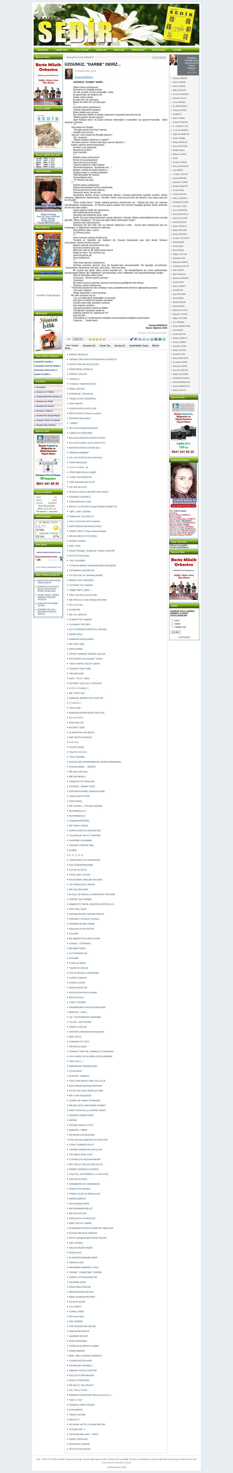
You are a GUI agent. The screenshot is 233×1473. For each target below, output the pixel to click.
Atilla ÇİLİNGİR (179, 90)
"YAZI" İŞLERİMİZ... (78, 561)
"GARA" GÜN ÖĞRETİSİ (80, 477)
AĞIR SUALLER (76, 723)
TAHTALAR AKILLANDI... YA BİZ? (84, 1434)
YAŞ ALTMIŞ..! (75, 708)
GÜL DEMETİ (75, 1307)
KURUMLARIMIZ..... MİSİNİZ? (82, 767)
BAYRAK (73, 1120)
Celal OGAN (178, 282)
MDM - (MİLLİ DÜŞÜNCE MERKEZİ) (85, 1356)
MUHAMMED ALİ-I (77, 816)
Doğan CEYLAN (180, 254)
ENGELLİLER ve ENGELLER (82, 1218)
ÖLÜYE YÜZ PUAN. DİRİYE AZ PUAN (86, 1091)
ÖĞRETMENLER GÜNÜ (80, 502)
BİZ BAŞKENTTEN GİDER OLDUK (84, 938)
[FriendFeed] (139, 340)
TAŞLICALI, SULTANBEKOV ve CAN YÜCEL (89, 1174)
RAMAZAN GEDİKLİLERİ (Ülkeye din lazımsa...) (90, 1395)
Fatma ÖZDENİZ (180, 122)
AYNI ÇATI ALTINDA (78, 1179)
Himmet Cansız (179, 98)
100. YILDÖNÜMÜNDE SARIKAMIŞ (85, 1017)
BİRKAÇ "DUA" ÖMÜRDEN (81, 580)
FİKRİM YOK (180, 627)
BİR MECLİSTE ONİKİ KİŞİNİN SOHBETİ (87, 1105)
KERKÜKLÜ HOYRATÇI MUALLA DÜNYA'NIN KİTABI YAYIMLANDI (48, 589)
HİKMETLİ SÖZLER (78, 374)
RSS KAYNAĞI (159, 50)
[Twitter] (143, 340)
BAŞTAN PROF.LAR (78, 988)
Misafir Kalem (179, 150)
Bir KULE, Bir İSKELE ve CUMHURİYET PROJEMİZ (92, 894)
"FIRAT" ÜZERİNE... (78, 1002)
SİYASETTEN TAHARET (80, 1189)
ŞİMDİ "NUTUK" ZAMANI (80, 1223)
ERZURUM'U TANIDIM (79, 1444)
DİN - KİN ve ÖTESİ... (79, 1390)
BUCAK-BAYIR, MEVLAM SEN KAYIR (85, 880)
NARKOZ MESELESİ (78, 354)
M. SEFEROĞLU (180, 106)
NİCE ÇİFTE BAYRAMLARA (81, 1375)
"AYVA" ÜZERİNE (77, 757)
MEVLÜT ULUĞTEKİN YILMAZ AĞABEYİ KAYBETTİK (93, 507)
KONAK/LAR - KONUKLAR (81, 394)
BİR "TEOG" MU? (77, 693)
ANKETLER (119, 50)
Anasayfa (40, 387)
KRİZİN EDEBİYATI (77, 1199)
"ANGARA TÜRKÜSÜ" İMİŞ (81, 845)
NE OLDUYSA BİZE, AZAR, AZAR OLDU (87, 443)
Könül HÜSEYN (179, 222)
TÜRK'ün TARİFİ (76, 1311)
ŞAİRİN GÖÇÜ (75, 634)
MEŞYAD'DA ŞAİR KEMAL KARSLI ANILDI (49, 581)
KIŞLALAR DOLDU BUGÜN (81, 929)
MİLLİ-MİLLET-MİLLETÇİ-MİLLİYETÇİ (86, 1164)
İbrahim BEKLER (180, 186)
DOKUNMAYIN (75, 1410)
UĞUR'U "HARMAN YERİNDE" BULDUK (87, 654)
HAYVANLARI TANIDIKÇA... (81, 1365)
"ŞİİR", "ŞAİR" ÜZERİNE (80, 511)
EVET (177, 621)
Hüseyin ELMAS (180, 366)
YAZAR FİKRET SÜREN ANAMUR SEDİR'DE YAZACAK (48, 597)
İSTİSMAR (73, 958)
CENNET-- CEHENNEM (79, 943)
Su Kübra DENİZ (180, 362)
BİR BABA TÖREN (77, 948)
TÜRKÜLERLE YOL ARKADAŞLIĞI (84, 860)
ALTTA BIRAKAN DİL (78, 953)
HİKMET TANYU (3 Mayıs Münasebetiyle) (87, 531)
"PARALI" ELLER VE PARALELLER (84, 1194)
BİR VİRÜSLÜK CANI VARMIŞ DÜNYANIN (88, 600)
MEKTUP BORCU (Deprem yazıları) (85, 413)
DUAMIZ (73, 850)
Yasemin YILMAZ (180, 182)
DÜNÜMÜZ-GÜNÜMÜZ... (80, 497)
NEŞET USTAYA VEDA (79, 1380)
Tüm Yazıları (72, 345)
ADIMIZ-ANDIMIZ (77, 1351)
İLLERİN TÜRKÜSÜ (78, 978)
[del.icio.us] (131, 340)
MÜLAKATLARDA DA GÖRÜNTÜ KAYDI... (87, 438)
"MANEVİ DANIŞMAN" (79, 453)
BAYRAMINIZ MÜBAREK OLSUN (84, 1267)
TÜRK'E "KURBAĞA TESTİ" (81, 1145)
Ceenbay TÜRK (180, 206)
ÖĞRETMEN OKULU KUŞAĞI (82, 472)
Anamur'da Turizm (45, 406)
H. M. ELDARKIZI (180, 130)
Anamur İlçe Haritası (46, 425)
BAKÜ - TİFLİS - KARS (79, 678)
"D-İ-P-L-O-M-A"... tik (78, 467)
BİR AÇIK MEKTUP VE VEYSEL (83, 536)
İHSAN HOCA (75, 1253)
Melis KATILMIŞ (180, 230)
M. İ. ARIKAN (178, 322)
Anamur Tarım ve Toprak (48, 420)
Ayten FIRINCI (179, 286)
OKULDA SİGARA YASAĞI (81, 1248)
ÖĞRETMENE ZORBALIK (80, 369)
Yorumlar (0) (89, 345)
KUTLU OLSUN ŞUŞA (79, 556)
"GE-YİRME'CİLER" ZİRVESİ (82, 884)
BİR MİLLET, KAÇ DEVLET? (81, 1385)
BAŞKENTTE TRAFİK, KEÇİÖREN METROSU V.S (91, 904)
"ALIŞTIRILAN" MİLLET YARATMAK (85, 835)
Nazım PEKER (179, 82)
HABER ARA (61, 50)
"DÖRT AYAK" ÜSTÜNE (79, 875)
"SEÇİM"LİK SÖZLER (78, 968)
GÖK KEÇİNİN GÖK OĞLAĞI (82, 1326)
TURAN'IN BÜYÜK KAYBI (80, 1361)
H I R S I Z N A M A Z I (78, 688)
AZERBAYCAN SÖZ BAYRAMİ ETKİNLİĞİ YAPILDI (46, 611)
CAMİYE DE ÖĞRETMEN (80, 433)
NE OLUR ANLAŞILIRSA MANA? (83, 428)
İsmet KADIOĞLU (181, 214)
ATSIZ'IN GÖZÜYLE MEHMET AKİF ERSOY (88, 492)
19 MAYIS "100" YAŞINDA (80, 619)
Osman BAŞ (178, 190)
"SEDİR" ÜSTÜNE (77, 1415)
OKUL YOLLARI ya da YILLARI (83, 595)
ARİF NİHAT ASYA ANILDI (80, 737)
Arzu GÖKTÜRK (180, 146)
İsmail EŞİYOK (179, 334)
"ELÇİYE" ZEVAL (76, 747)
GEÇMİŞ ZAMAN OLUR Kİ (81, 1125)
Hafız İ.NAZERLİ (180, 198)
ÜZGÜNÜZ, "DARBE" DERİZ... (83, 786)
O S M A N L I (75, 703)
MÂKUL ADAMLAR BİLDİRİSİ (82, 1297)
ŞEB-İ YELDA (75, 1037)
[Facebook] (135, 340)
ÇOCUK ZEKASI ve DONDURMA (84, 973)
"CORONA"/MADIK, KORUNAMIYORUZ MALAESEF (92, 565)
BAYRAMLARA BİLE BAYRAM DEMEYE (86, 914)
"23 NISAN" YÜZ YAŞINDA (81, 585)
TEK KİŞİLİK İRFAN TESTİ (81, 1154)
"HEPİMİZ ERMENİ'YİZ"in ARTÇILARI (85, 1150)
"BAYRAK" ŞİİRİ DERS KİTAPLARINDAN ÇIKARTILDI (93, 359)
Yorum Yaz (104, 345)
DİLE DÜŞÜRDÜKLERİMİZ (81, 865)
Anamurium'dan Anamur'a (49, 397)
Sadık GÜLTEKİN (180, 374)
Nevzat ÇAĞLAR (180, 370)
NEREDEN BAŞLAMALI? (80, 418)
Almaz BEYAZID (180, 234)
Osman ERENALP (85, 57)
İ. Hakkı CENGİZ (180, 174)
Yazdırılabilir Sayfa (138, 345)
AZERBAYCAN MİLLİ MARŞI (81, 924)
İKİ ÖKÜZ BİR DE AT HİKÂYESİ (83, 1233)
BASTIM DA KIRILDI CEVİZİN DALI (84, 448)
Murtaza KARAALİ (181, 278)
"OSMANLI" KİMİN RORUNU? (82, 384)
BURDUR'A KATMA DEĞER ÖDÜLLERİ (86, 713)
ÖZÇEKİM (73, 934)
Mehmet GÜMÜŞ (180, 262)
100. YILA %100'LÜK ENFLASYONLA (85, 457)
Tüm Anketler (184, 637)
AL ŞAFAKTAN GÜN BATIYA (81, 732)
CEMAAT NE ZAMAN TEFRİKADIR (84, 1100)
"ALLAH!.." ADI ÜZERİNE (80, 1022)
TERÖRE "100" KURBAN (80, 899)
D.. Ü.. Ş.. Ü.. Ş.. (76, 855)
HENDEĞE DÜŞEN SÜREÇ (81, 1115)
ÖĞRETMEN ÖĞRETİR (80, 1287)
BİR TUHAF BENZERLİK (80, 1096)
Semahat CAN (179, 354)
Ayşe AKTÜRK (179, 294)
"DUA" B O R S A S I (78, 752)
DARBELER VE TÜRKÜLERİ (82, 781)
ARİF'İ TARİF (75, 546)
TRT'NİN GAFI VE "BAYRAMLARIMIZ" (86, 575)
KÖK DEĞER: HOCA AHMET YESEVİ (85, 659)
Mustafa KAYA (179, 258)
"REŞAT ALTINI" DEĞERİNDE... (83, 399)
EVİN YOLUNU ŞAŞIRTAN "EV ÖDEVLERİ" (88, 1140)
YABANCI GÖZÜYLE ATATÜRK (83, 1370)
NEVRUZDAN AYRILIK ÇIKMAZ (83, 992)
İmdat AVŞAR (178, 242)
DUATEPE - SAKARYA (79, 1076)
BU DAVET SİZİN (76, 727)
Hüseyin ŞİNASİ (180, 78)
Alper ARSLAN (179, 274)
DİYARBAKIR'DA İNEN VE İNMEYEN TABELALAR (91, 1228)
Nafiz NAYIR (178, 270)
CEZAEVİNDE (75, 1071)
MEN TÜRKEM (75, 1243)
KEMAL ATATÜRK (77, 389)
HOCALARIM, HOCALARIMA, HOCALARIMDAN (90, 1056)
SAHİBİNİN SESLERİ (78, 1336)
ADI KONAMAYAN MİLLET (81, 1208)
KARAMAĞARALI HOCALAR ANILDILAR (87, 1007)
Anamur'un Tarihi (44, 401)
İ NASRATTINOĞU (181, 378)
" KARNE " (73, 423)
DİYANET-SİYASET (77, 541)
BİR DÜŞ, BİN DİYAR (78, 889)
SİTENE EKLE (138, 50)
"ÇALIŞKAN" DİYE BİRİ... (80, 624)
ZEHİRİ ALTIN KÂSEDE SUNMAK (84, 1346)
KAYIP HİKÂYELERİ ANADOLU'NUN (85, 526)
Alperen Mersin (179, 390)
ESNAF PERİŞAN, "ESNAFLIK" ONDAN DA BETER (92, 551)
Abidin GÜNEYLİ (180, 338)
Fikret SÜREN (179, 86)
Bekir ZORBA (179, 118)
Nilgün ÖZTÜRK (180, 318)
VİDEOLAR (101, 50)
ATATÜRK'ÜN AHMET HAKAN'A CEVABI (87, 791)
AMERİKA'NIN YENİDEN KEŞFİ (83, 1066)
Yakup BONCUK (180, 142)
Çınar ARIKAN (179, 102)
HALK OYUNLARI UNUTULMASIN (84, 521)
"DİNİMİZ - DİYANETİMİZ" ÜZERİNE (85, 1272)
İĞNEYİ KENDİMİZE (78, 1341)
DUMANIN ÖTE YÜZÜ (79, 1042)
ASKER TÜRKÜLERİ (78, 1439)
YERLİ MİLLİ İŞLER (77, 909)
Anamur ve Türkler (45, 392)
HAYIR (177, 624)
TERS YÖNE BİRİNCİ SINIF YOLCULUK (87, 1081)
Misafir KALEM (179, 302)
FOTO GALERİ (82, 50)
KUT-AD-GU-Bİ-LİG (78, 870)
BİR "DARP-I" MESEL (78, 826)
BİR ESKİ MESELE (77, 776)
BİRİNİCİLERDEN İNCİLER (81, 1292)
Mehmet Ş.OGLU (180, 310)
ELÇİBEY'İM (74, 610)
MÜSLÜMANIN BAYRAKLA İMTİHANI (85, 1086)
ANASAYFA (42, 50)
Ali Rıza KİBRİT (179, 342)
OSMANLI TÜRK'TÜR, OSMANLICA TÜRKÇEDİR (91, 1051)
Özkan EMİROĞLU (181, 386)
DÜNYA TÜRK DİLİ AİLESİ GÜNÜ (84, 364)
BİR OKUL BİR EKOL (78, 772)
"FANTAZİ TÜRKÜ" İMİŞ (80, 669)
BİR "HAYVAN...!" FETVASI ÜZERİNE (85, 806)
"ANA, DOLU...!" (76, 1061)
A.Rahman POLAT (181, 266)
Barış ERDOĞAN (180, 358)
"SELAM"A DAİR (76, 673)
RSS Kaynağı (108, 1462)
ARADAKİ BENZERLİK (79, 1331)
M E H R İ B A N (76, 718)
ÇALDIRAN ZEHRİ (77, 1282)
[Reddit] (163, 340)
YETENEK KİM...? (77, 1429)
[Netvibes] (159, 340)
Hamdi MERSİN (180, 178)
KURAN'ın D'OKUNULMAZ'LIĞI (83, 1277)
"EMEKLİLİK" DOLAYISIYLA (81, 516)
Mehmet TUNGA (180, 314)
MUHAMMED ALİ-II (77, 811)
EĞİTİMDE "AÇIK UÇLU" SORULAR (85, 683)
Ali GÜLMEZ (178, 246)
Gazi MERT (178, 170)
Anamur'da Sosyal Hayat (48, 415)
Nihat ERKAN (179, 306)
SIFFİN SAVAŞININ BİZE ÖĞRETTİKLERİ (87, 1238)
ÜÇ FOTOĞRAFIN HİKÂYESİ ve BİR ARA (87, 629)
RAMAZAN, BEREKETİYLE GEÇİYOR (86, 698)
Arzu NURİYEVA (180, 210)
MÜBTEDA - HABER (78, 1130)
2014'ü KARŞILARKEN (79, 1204)
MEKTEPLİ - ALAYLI (78, 1012)
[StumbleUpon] (151, 340)
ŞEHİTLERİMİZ (76, 649)
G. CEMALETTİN (180, 126)
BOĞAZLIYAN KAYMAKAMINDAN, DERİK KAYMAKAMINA (95, 762)
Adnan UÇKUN (179, 350)
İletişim (128, 1462)
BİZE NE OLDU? (76, 997)
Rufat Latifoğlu (179, 138)
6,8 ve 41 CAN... (76, 605)
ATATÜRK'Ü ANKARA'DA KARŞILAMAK (86, 1032)
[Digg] (155, 340)
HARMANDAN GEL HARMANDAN (84, 1184)
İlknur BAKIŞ (178, 250)
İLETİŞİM (177, 50)
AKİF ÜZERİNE (76, 1321)
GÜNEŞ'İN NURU (181, 202)
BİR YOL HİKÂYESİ (77, 615)
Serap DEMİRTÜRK (181, 326)
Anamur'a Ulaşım (44, 411)
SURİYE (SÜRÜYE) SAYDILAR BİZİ (85, 830)
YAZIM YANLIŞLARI (78, 462)
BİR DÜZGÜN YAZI (77, 1213)
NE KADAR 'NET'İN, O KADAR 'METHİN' (87, 1424)
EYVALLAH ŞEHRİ (77, 963)
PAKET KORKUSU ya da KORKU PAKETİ (87, 1110)
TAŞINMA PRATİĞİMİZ (79, 821)
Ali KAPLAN (178, 290)
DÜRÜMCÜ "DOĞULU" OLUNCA (84, 919)
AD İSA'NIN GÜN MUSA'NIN (81, 1135)
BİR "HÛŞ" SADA (76, 644)
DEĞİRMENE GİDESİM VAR (81, 570)
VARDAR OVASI (76, 1262)
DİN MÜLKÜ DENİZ (78, 1046)
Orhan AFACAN (180, 194)
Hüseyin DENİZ (180, 110)
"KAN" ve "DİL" (75, 1400)
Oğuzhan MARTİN (181, 134)
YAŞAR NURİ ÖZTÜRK (79, 796)
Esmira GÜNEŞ (180, 162)
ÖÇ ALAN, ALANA (77, 1302)
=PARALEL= (74, 379)
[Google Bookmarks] (147, 340)
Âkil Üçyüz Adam (76, 1316)
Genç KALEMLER (181, 166)
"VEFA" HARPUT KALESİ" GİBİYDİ (84, 664)
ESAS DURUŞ (75, 801)
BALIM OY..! (74, 1419)
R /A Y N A (73, 742)
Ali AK (175, 158)
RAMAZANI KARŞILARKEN (81, 639)
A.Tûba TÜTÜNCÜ (181, 238)
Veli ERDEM (178, 298)
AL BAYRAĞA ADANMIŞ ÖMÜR (83, 1257)
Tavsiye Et (119, 345)
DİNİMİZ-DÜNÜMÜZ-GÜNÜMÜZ (84, 1169)
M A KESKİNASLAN (181, 382)
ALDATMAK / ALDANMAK (80, 840)
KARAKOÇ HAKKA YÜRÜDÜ (82, 1405)
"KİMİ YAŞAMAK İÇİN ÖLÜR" (82, 482)
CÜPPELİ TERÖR (77, 983)
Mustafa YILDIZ (180, 346)
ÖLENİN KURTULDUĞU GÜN (82, 408)
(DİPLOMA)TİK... (76, 403)
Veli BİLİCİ (177, 114)
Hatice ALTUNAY (180, 218)
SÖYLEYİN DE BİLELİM (79, 1449)
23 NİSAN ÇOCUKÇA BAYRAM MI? (85, 1159)
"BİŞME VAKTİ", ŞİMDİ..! (80, 590)
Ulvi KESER (178, 330)
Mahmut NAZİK (179, 154)
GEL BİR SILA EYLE (78, 487)
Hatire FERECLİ (180, 226)
